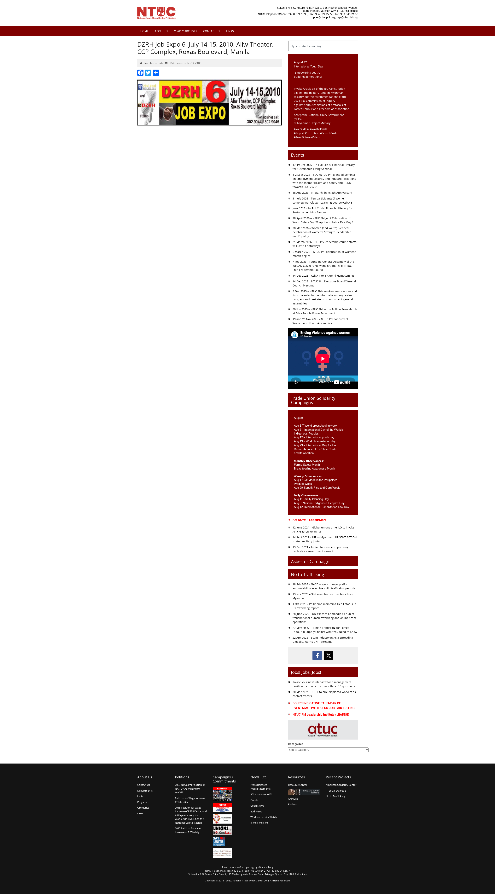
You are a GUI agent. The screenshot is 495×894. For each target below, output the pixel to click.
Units (140, 796)
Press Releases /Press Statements (260, 786)
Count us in (222, 819)
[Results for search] (323, 53)
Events (297, 155)
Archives (293, 798)
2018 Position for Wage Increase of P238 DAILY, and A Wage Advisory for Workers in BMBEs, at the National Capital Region (191, 815)
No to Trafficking (307, 574)
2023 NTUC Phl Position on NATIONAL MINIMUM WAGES (190, 788)
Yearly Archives (185, 31)
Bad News (256, 811)
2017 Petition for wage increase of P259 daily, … (189, 830)
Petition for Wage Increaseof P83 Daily (190, 800)
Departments (145, 790)
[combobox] (323, 46)
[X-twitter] (328, 655)
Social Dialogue (337, 790)
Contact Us (211, 31)
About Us (161, 31)
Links (230, 31)
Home (144, 31)
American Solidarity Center (341, 785)
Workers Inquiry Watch (263, 817)
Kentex (222, 807)
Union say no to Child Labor (222, 830)
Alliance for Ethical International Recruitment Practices (222, 853)
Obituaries (143, 807)
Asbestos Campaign (310, 561)
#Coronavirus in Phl (261, 794)
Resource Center (297, 785)
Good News (257, 805)
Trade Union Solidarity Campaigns (313, 400)
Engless (292, 804)
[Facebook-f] (317, 655)
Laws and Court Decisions (304, 792)
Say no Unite (222, 841)
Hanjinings (222, 794)
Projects (142, 802)
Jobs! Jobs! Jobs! (306, 672)
